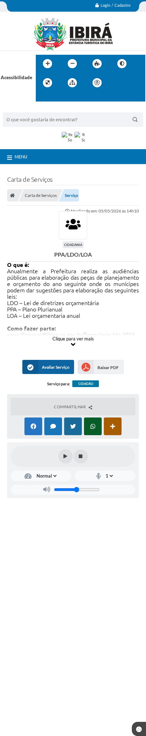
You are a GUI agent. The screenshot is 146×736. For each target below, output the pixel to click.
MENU (21, 156)
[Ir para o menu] (133, 82)
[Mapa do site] (72, 83)
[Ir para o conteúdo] (117, 82)
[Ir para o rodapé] (58, 97)
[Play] (65, 456)
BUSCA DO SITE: (24, 109)
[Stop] (81, 456)
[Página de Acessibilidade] (97, 83)
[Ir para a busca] (43, 97)
